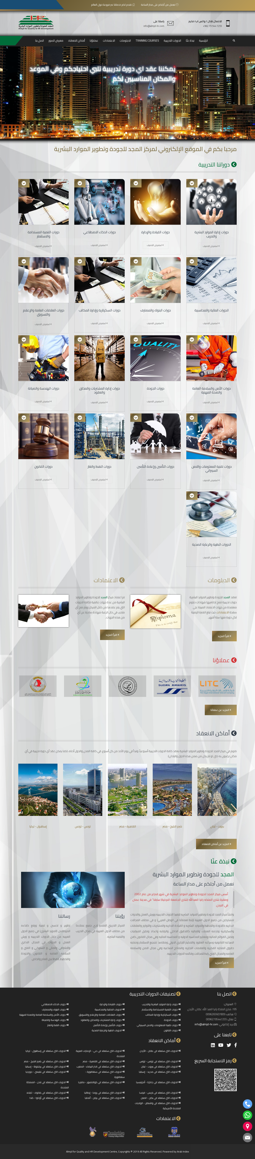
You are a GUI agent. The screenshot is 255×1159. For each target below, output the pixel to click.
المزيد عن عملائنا (220, 710)
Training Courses (147, 40)
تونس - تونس (83, 826)
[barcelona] (118, 133)
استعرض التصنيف (210, 246)
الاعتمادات (109, 40)
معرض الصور (56, 40)
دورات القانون (43, 466)
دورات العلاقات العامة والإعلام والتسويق (43, 312)
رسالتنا (64, 916)
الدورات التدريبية (172, 40)
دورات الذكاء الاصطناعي (99, 232)
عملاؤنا (94, 40)
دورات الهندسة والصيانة (43, 388)
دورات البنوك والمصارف (155, 310)
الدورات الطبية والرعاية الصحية (211, 544)
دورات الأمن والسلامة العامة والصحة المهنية (211, 390)
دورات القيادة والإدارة (155, 232)
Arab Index (183, 1151)
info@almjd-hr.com (154, 26)
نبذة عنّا (190, 40)
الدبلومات (125, 40)
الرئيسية (203, 40)
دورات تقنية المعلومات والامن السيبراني (212, 468)
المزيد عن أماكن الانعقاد (216, 844)
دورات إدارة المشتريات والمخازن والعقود (99, 390)
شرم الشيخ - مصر (172, 826)
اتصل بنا (39, 40)
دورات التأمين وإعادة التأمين (155, 466)
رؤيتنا (120, 916)
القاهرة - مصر (127, 826)
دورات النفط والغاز (99, 466)
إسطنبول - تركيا (38, 826)
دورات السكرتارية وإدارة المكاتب (99, 310)
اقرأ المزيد (224, 636)
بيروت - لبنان (217, 826)
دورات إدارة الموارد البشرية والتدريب (212, 234)
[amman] (121, 133)
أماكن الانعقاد (76, 40)
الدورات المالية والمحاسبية (212, 310)
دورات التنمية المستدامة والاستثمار (43, 234)
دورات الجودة (155, 388)
